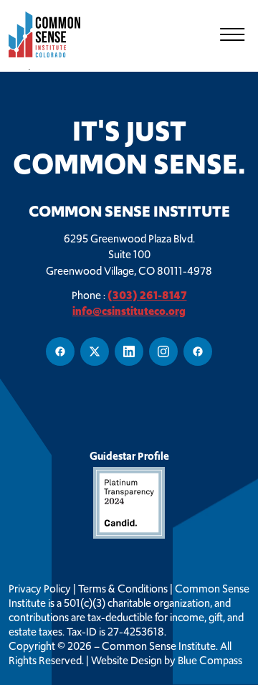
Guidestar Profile (129, 455)
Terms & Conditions (123, 589)
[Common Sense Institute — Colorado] (52, 34)
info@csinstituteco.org (129, 310)
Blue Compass (210, 660)
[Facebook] (60, 351)
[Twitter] (94, 351)
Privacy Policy (40, 589)
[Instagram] (163, 351)
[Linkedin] (129, 351)
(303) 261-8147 (147, 295)
